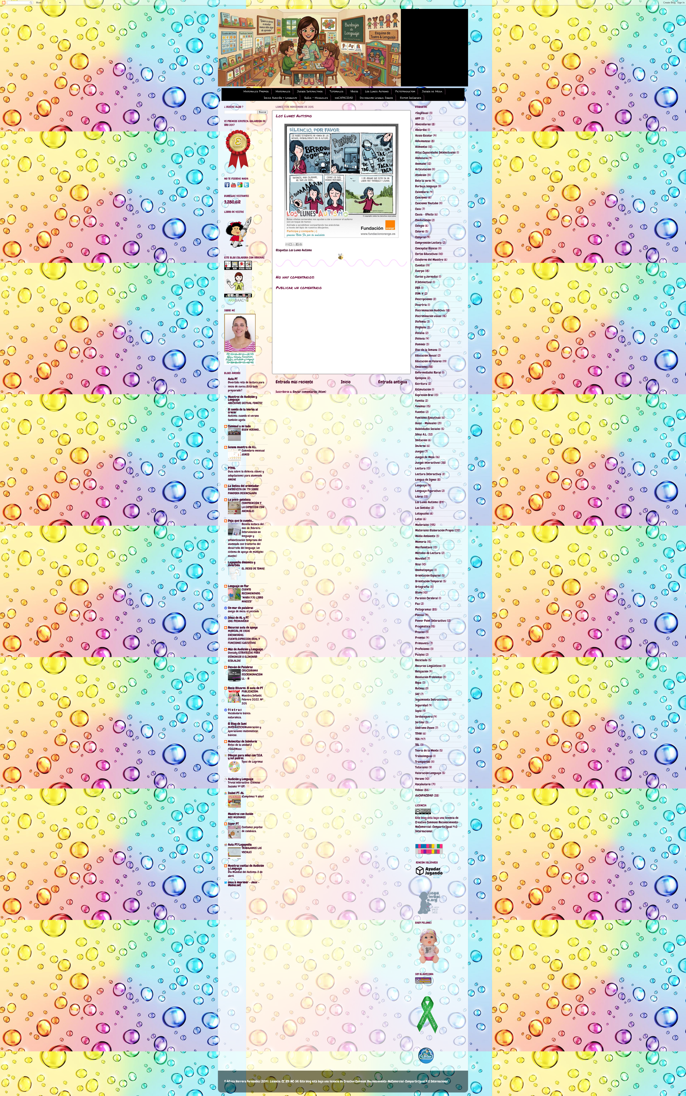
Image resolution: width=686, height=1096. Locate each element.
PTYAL (232, 468)
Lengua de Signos (425, 479)
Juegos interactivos (427, 463)
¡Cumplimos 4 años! (253, 796)
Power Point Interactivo (430, 621)
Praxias (420, 632)
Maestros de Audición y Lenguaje (242, 398)
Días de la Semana (426, 350)
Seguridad (421, 705)
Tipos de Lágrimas (252, 762)
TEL (417, 745)
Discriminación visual (428, 316)
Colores (419, 231)
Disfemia (420, 321)
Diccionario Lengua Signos (376, 98)
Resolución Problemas (428, 677)
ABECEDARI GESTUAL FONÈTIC (245, 403)
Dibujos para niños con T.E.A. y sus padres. (245, 756)
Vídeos (354, 91)
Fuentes (420, 412)
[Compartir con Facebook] (297, 244)
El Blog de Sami (237, 724)
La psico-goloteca (239, 499)
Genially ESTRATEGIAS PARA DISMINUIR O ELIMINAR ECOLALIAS (244, 656)
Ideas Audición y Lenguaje (280, 98)
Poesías (419, 615)
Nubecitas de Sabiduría (242, 741)
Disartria (421, 305)
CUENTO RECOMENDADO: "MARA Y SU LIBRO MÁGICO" (252, 595)
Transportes (422, 762)
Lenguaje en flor (238, 586)
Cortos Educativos (426, 254)
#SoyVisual (421, 113)
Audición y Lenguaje (240, 779)
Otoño (418, 592)
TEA (417, 739)
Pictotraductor (405, 91)
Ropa (418, 682)
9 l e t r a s (235, 710)
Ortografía (422, 587)
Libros (419, 496)
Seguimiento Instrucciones (431, 699)
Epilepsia (420, 378)
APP (417, 118)
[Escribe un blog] (290, 244)
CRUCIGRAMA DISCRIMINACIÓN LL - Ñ (252, 674)
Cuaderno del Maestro (429, 259)
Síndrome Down (424, 728)
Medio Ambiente (425, 536)
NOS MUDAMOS (237, 817)
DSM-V (419, 293)
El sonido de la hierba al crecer (243, 410)
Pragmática (422, 626)
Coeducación (423, 220)
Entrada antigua (392, 382)
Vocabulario (423, 784)
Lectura (420, 468)
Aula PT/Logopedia (240, 844)
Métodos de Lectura (428, 553)
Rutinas (419, 688)
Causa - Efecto (424, 214)
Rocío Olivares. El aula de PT (245, 688)
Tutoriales (336, 91)
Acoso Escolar (423, 135)
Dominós (420, 344)
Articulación (423, 169)
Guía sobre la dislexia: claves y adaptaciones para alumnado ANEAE (246, 475)
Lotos (418, 519)
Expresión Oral (424, 395)
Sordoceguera (424, 716)
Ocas (418, 564)
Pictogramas (423, 609)
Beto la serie (423, 181)
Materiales (283, 91)
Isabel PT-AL (236, 793)
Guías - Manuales (316, 98)
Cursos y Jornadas (426, 276)
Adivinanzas (422, 141)
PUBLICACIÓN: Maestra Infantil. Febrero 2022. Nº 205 (252, 697)
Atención (420, 175)
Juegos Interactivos (310, 91)
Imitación (421, 440)
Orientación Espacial (428, 575)
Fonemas (420, 406)
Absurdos (421, 130)
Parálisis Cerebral (426, 598)
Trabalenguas (423, 756)
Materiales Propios (256, 91)
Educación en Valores (428, 361)
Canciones (421, 197)
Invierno (420, 446)
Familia (419, 401)
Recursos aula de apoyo (243, 627)
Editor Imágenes (410, 98)
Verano (419, 779)
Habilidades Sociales (427, 429)
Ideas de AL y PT (238, 617)
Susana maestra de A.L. (242, 447)
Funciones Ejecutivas (428, 418)
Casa (418, 209)
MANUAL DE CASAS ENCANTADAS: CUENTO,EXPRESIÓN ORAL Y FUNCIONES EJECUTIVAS (244, 637)
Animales (420, 164)
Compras (420, 237)
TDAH (418, 733)
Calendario (422, 192)
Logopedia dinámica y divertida (241, 563)
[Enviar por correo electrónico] (287, 244)
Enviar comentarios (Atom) (309, 392)
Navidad (420, 558)
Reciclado (421, 660)
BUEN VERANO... (251, 430)
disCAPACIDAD (344, 98)
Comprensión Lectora (428, 243)
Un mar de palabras (240, 608)
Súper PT (233, 824)
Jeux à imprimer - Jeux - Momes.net (243, 883)
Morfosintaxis (423, 547)
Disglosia (420, 327)
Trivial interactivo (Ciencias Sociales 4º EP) (244, 784)
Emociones (421, 367)
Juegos (419, 451)
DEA (417, 288)
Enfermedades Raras (428, 372)
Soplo (418, 711)
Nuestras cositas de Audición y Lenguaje (246, 867)
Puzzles (420, 654)
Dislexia (420, 338)
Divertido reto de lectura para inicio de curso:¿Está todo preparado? (246, 386)
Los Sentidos (422, 508)
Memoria (420, 542)
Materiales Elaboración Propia (434, 530)
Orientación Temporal (428, 581)
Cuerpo (419, 271)
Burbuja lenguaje (426, 186)
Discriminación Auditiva (430, 310)
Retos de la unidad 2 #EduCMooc (240, 747)
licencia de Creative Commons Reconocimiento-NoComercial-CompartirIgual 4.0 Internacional (389, 1081)
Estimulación (423, 389)
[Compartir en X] (294, 244)
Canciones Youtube (426, 203)
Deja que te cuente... (240, 521)
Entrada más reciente (294, 382)
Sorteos (419, 722)
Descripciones (423, 299)
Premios (420, 637)
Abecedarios (423, 124)
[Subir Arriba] (679, 1093)
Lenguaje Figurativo (428, 491)
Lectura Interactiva (428, 474)
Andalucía (421, 158)
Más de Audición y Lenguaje (245, 649)
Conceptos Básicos (426, 248)
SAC (417, 694)
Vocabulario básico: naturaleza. (239, 715)
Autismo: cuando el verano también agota (243, 418)
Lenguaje (421, 485)
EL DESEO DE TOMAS (253, 568)
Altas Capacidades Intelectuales (435, 152)
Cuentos (420, 265)
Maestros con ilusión (240, 814)
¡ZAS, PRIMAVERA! (238, 621)
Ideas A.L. (421, 434)
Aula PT (232, 379)
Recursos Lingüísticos (428, 666)
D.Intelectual (423, 282)
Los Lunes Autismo (377, 91)
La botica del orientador (243, 486)
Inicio (346, 382)
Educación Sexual (426, 355)
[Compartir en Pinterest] (300, 244)
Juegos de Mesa (432, 91)
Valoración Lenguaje (428, 773)
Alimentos (421, 147)
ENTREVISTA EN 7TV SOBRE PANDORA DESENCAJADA (243, 491)
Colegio (419, 226)
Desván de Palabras (240, 667)
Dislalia (419, 333)
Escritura (421, 384)
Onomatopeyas (424, 570)
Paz (417, 604)
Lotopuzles (422, 513)
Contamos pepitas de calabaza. (252, 829)
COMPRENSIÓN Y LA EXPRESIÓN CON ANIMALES (253, 507)
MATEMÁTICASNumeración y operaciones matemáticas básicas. (244, 731)
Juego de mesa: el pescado (243, 611)
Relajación (421, 671)
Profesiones (422, 649)
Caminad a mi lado (239, 426)
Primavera (422, 643)
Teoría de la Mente (427, 750)
